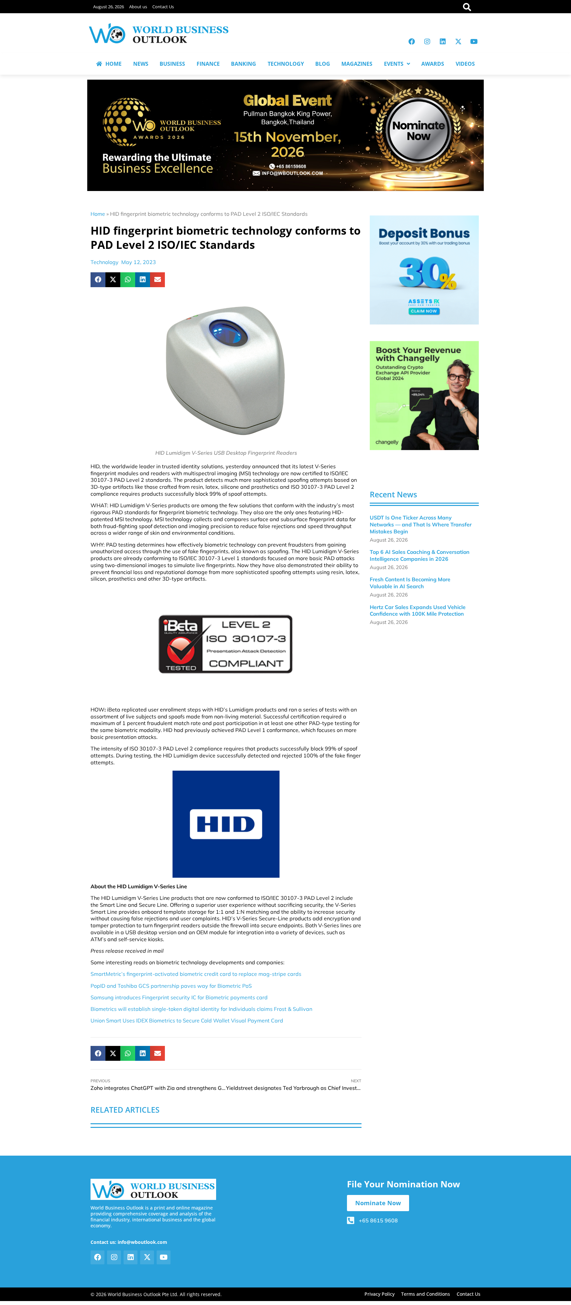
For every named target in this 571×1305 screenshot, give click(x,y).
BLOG (322, 63)
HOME (113, 63)
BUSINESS (172, 63)
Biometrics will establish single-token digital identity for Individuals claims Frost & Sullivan (201, 1009)
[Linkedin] (442, 41)
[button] (98, 279)
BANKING (243, 63)
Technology (105, 262)
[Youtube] (473, 41)
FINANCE (208, 63)
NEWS (140, 63)
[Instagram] (427, 41)
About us (138, 7)
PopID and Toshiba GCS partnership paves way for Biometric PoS (171, 985)
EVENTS (393, 63)
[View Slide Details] (424, 270)
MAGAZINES (356, 63)
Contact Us (163, 7)
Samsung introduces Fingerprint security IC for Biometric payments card (179, 997)
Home (98, 214)
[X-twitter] (458, 41)
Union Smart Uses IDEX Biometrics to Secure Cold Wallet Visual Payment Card (187, 1020)
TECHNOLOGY (286, 63)
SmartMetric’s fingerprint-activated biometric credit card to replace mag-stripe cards (196, 974)
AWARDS (432, 63)
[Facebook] (411, 41)
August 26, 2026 (108, 7)
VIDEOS (465, 63)
